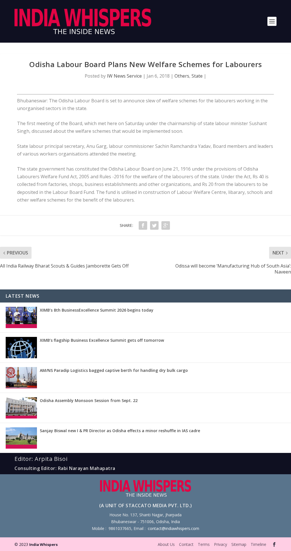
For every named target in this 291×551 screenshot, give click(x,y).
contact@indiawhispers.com (173, 528)
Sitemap (238, 544)
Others (181, 76)
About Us (166, 544)
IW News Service (124, 76)
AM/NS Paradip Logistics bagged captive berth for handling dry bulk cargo (114, 370)
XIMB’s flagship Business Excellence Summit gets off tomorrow (102, 340)
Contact (186, 544)
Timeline (258, 544)
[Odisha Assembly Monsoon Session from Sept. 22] (21, 408)
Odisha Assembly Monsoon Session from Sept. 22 (89, 400)
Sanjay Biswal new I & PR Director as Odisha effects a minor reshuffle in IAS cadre (120, 430)
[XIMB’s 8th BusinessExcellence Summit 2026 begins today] (21, 317)
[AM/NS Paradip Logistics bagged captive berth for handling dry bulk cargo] (21, 377)
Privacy (220, 544)
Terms (204, 544)
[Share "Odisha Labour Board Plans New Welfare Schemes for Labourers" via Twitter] (154, 225)
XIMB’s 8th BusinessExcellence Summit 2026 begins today (96, 310)
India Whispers (43, 544)
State (197, 76)
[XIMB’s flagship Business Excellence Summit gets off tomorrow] (21, 347)
